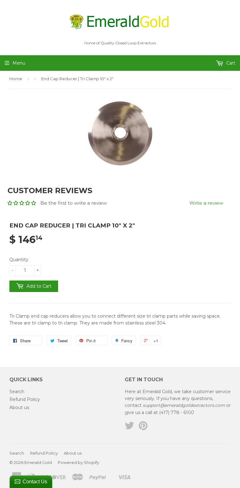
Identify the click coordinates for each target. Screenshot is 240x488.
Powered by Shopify (78, 462)
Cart (230, 63)
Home (15, 78)
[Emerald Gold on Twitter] (129, 428)
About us (19, 407)
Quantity (18, 259)
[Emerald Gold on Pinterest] (143, 428)
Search (16, 391)
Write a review (206, 203)
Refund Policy (24, 399)
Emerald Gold (38, 462)
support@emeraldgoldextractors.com (184, 405)
